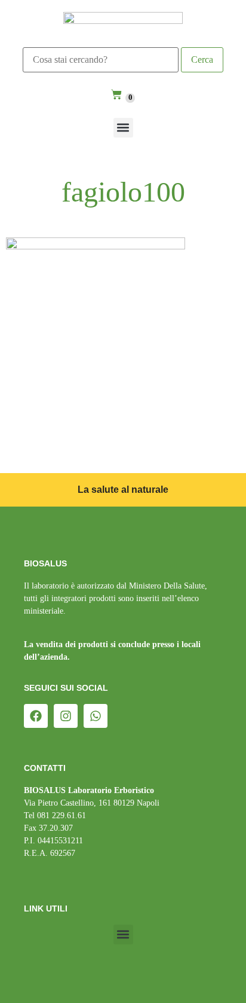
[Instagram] (66, 716)
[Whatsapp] (95, 716)
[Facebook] (36, 716)
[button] (123, 128)
